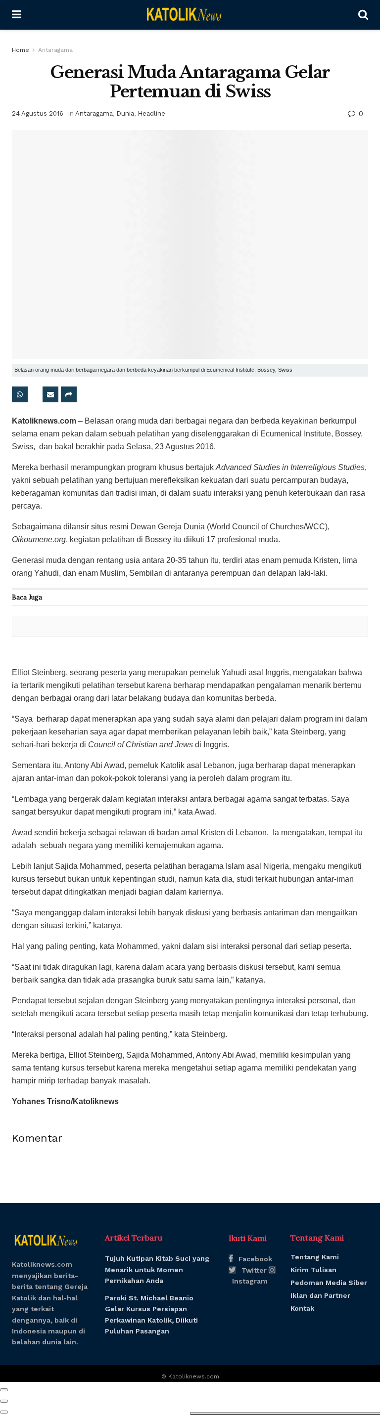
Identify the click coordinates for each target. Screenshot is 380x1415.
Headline (151, 113)
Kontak (302, 1308)
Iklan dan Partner (320, 1295)
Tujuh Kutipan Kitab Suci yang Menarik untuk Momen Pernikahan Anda (157, 1269)
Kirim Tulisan (313, 1270)
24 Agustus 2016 (37, 113)
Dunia (125, 113)
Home (20, 49)
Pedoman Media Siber (328, 1282)
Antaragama (55, 49)
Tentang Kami (314, 1257)
